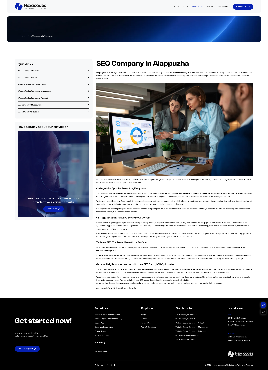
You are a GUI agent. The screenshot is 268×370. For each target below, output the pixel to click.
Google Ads (99, 323)
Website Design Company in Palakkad (33, 98)
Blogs (143, 315)
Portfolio (210, 6)
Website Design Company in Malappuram (34, 91)
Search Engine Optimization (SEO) (108, 319)
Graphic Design (101, 331)
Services (196, 6)
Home (176, 6)
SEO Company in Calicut (27, 77)
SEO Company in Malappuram (29, 105)
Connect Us (241, 6)
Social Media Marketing (104, 327)
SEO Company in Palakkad (28, 112)
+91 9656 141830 (101, 351)
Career (144, 319)
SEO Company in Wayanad (28, 70)
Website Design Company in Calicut (32, 84)
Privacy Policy (146, 323)
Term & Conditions (148, 327)
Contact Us (223, 6)
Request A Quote (25, 349)
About (185, 6)
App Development (102, 335)
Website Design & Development (107, 315)
